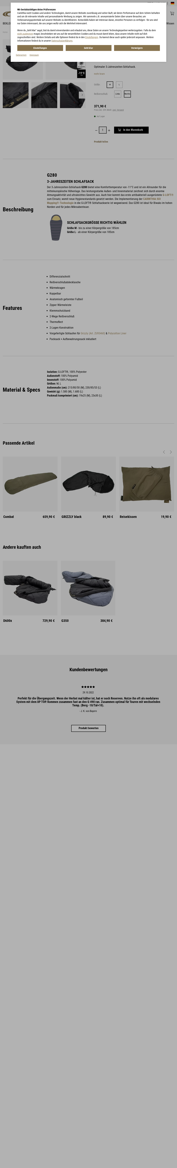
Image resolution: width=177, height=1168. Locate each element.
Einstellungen (91, 37)
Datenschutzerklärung (62, 40)
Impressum (34, 55)
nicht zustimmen (25, 33)
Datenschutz (21, 55)
